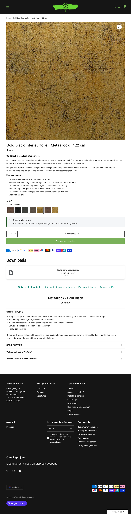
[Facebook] (9, 471)
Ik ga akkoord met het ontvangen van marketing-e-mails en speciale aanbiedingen (62, 438)
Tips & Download (76, 383)
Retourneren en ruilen (88, 427)
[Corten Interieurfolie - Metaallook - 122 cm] (10, 210)
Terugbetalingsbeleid (87, 445)
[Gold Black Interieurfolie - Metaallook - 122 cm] (40, 210)
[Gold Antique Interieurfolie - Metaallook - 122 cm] (55, 210)
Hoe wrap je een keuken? (78, 407)
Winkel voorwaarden (87, 434)
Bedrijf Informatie (46, 383)
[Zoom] (119, 27)
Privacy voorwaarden (87, 430)
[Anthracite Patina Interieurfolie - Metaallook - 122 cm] (25, 210)
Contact (40, 392)
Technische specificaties (68, 270)
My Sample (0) (118, 512)
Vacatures (41, 396)
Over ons (41, 388)
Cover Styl (72, 399)
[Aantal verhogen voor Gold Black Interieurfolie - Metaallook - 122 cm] (15, 234)
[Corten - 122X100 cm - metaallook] (47, 210)
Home (8, 18)
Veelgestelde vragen (19, 352)
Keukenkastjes (74, 414)
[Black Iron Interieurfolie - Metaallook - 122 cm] (17, 210)
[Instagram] (15, 471)
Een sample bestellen (65, 241)
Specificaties (14, 345)
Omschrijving (14, 311)
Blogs (70, 410)
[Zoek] (119, 7)
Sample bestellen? (75, 392)
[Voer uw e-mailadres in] (71, 428)
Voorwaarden (84, 422)
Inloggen (10, 427)
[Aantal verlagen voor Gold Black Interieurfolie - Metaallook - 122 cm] (8, 234)
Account (10, 422)
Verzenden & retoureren (21, 358)
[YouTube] (21, 471)
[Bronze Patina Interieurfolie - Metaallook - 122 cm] (32, 210)
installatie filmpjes (75, 396)
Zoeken (70, 388)
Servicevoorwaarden (87, 441)
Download (72, 403)
